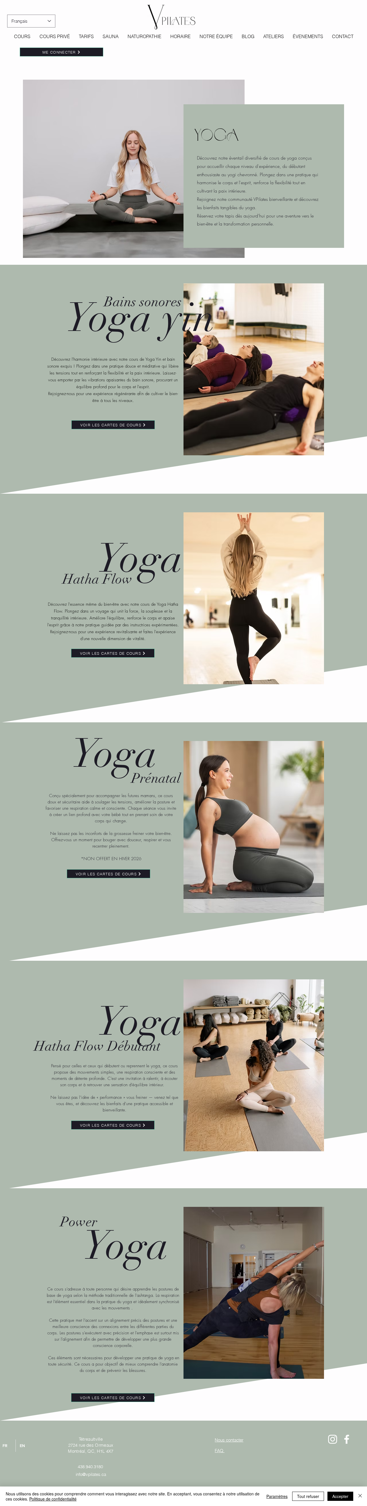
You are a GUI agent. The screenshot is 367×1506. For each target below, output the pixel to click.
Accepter (340, 1496)
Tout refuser (308, 1496)
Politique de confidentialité (53, 1499)
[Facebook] (347, 1439)
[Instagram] (333, 1439)
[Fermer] (360, 1496)
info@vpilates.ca (91, 1474)
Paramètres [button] (277, 1496)
